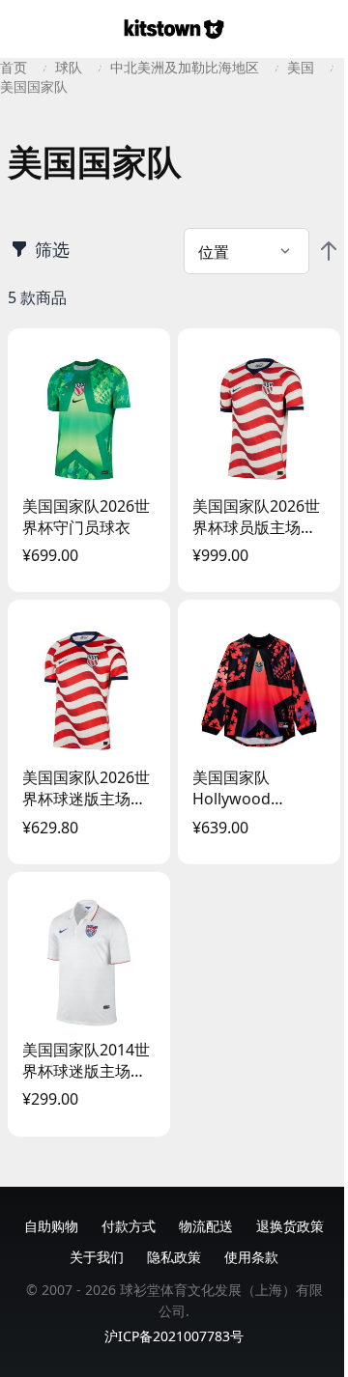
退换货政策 (290, 1226)
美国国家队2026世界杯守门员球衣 (86, 516)
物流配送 (206, 1226)
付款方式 (129, 1226)
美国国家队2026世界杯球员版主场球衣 (256, 516)
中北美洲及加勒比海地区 (184, 67)
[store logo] (174, 29)
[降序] (328, 251)
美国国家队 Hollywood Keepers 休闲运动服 (255, 788)
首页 (13, 67)
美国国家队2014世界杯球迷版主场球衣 (86, 1060)
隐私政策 (174, 1257)
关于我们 (97, 1257)
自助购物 (51, 1226)
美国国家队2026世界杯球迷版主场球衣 (86, 788)
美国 (300, 67)
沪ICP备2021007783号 (174, 1336)
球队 (68, 67)
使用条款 (251, 1257)
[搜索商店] (324, 29)
